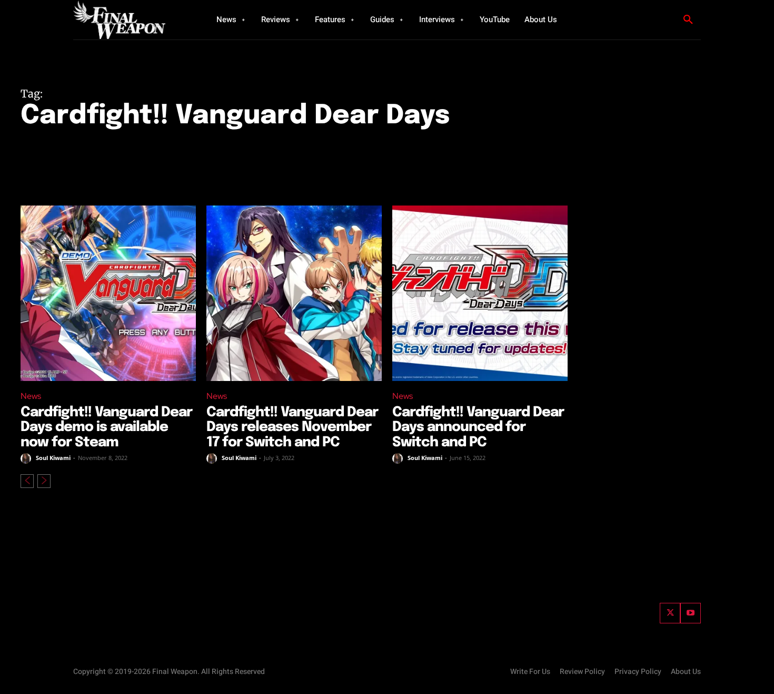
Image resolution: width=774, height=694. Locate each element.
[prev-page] (27, 481)
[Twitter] (670, 613)
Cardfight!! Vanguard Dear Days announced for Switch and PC (478, 427)
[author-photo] (27, 458)
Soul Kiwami (53, 458)
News (31, 396)
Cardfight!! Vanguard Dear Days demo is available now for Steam (106, 427)
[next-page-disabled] (44, 481)
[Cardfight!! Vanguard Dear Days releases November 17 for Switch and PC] (294, 293)
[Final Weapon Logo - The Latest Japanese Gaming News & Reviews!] (131, 20)
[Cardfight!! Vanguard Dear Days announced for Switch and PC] (480, 293)
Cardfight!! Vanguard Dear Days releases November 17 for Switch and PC (292, 427)
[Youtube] (690, 613)
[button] (688, 20)
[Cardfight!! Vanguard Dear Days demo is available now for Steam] (108, 293)
